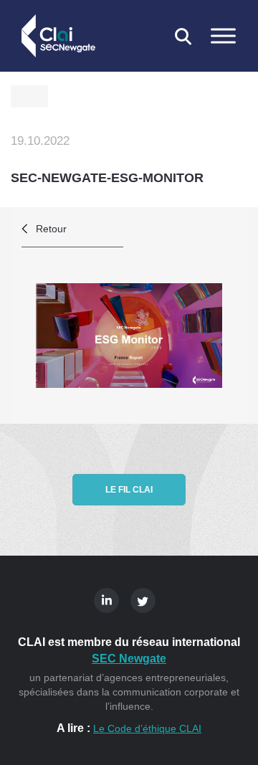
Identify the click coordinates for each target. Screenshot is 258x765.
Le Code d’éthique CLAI (147, 728)
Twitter (143, 600)
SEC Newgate (129, 658)
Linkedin (106, 600)
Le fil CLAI (129, 490)
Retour (51, 228)
